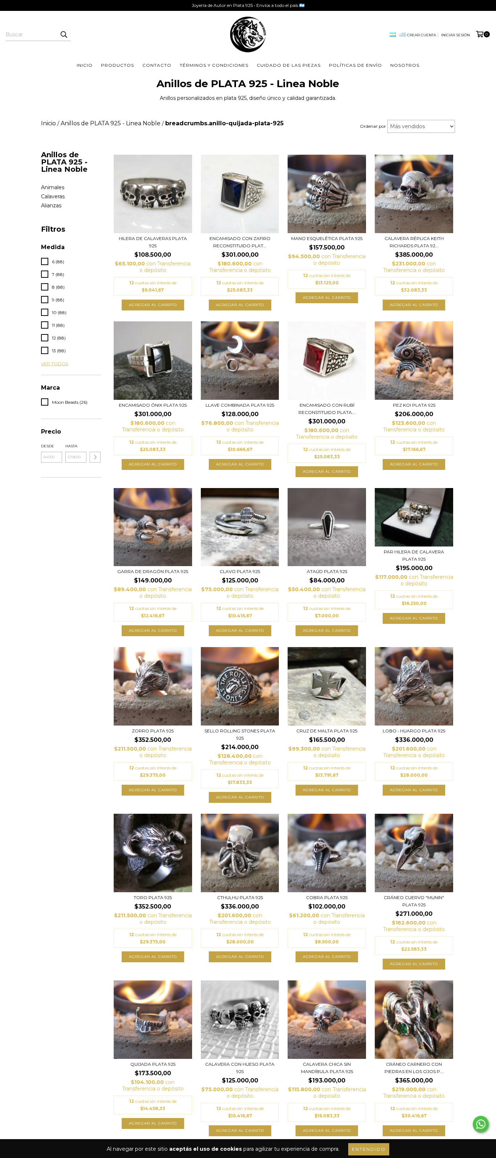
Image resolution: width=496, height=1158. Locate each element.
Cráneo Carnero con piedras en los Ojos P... (414, 1067)
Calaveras (53, 196)
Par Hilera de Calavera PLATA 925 (414, 555)
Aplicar (95, 457)
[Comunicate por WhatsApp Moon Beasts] (481, 1124)
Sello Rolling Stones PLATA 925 (239, 734)
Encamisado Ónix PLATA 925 (153, 405)
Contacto (156, 65)
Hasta (71, 446)
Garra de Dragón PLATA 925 (152, 571)
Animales (52, 187)
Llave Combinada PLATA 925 (240, 405)
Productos (117, 65)
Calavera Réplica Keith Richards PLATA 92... (414, 242)
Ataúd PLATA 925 (327, 571)
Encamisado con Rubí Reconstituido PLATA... (326, 408)
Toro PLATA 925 (153, 897)
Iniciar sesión (455, 35)
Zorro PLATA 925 (153, 731)
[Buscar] (63, 34)
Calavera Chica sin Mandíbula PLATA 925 (327, 1067)
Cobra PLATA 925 (326, 897)
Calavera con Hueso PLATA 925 (240, 1067)
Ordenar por (373, 126)
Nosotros (404, 65)
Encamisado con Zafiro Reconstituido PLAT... (240, 242)
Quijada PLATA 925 (152, 1064)
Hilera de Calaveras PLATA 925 (153, 242)
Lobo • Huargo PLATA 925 (414, 731)
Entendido (369, 1149)
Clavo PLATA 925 (240, 571)
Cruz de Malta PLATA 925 (326, 731)
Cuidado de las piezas (289, 65)
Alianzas (51, 205)
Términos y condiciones (214, 65)
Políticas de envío (355, 65)
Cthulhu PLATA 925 (240, 897)
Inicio (85, 65)
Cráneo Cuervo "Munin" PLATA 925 (414, 901)
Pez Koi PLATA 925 (414, 405)
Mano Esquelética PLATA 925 (326, 238)
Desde (47, 446)
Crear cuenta (421, 35)
